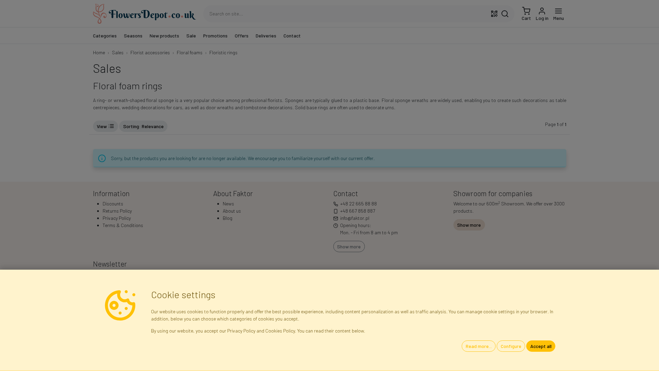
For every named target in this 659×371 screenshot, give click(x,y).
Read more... (479, 346)
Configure (511, 346)
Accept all (541, 346)
